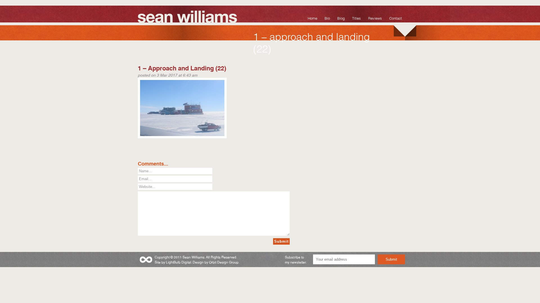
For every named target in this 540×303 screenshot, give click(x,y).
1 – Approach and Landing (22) (182, 67)
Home (312, 18)
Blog (341, 18)
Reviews (375, 18)
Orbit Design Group (223, 261)
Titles (356, 18)
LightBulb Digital (178, 261)
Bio (327, 18)
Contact (395, 18)
